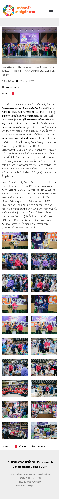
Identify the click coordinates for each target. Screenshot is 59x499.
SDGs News (12, 87)
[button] (50, 10)
